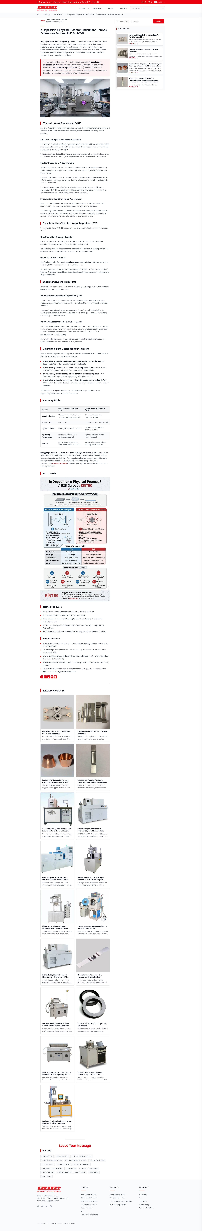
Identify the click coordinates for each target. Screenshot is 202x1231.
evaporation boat (62, 1156)
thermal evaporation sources (52, 1160)
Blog (150, 2)
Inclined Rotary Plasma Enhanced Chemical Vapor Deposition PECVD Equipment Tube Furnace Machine (55, 976)
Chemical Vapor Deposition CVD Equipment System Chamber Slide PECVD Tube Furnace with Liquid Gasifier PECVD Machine (92, 830)
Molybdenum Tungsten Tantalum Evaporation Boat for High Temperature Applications (92, 781)
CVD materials (58, 15)
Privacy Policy (144, 1205)
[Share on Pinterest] (51, 676)
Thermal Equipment (117, 1198)
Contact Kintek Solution (89, 1215)
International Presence (89, 1201)
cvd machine (71, 1168)
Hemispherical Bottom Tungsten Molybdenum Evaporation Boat (90, 976)
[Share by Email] (55, 676)
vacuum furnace (48, 1172)
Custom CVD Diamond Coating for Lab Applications (92, 1025)
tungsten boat (47, 1156)
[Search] (163, 8)
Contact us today (59, 463)
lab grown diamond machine (52, 1168)
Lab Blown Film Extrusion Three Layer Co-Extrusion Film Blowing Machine (57, 1122)
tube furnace (47, 1176)
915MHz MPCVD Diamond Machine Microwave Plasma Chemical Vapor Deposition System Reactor (55, 927)
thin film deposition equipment (76, 1160)
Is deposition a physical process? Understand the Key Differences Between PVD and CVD (95, 15)
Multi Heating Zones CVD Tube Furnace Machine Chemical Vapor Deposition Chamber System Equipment (56, 1073)
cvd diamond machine (81, 1164)
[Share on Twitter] (48, 676)
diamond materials (65, 1172)
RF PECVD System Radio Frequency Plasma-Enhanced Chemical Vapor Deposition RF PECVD (55, 878)
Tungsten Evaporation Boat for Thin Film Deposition (64, 615)
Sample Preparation (117, 1194)
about (143, 2)
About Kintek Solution (88, 1194)
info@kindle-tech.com (50, 1196)
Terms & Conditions (146, 1208)
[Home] (38, 15)
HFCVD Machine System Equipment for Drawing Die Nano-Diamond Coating (74, 631)
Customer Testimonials (89, 1198)
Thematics (143, 1201)
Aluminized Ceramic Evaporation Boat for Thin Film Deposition (68, 612)
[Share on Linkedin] (45, 676)
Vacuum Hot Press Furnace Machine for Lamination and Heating (92, 927)
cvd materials (80, 1172)
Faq (140, 1198)
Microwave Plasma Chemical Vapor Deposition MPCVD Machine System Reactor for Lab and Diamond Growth (91, 878)
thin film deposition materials (82, 1156)
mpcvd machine (63, 1164)
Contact (123, 8)
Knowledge (97, 8)
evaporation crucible (97, 1160)
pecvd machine (48, 1164)
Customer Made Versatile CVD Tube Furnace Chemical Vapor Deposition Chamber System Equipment (55, 1025)
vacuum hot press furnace (89, 1168)
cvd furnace (94, 1172)
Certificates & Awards (89, 1205)
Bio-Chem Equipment (118, 1205)
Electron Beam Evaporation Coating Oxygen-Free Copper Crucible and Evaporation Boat (55, 781)
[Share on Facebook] (41, 676)
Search (159, 21)
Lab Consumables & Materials (121, 1201)
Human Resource (87, 1208)
